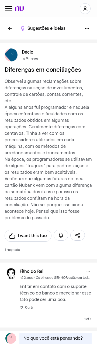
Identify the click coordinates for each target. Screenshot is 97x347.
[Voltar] (10, 28)
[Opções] (87, 28)
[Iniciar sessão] (85, 8)
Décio (27, 52)
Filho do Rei (31, 271)
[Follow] (61, 235)
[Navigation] (8, 8)
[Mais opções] (88, 271)
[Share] (77, 235)
